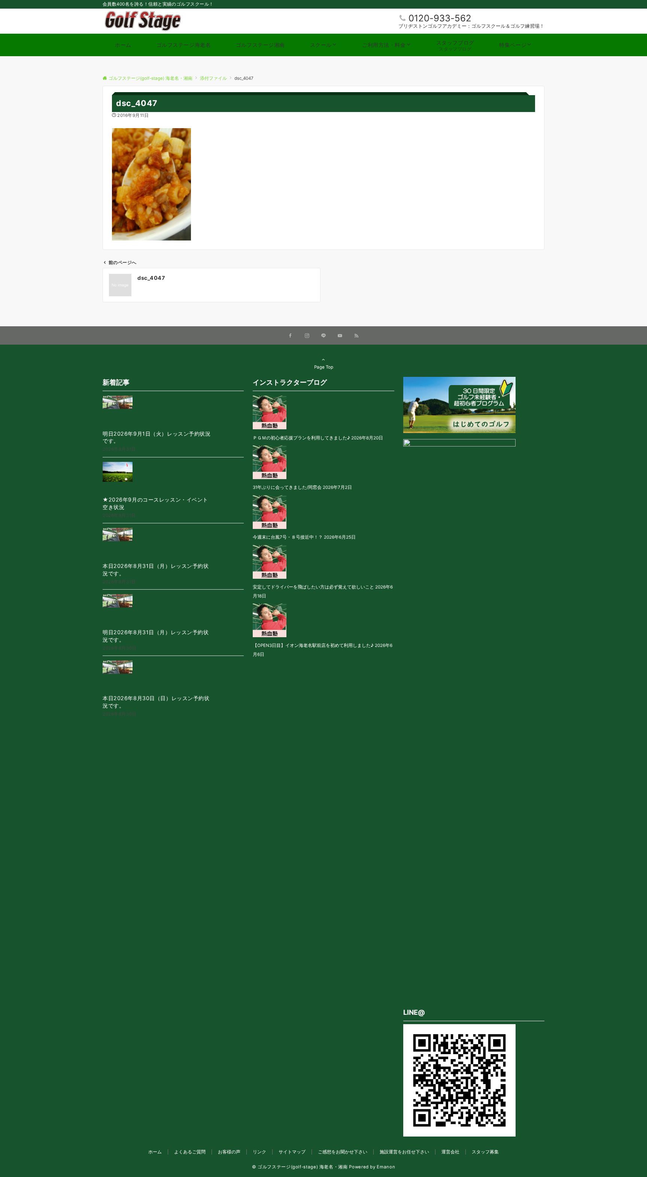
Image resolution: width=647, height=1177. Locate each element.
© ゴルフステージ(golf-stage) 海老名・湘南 (300, 1167)
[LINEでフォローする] (323, 336)
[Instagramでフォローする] (307, 336)
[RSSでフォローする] (356, 336)
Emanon (386, 1167)
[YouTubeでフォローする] (340, 336)
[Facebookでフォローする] (290, 336)
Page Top (323, 367)
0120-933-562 (439, 18)
